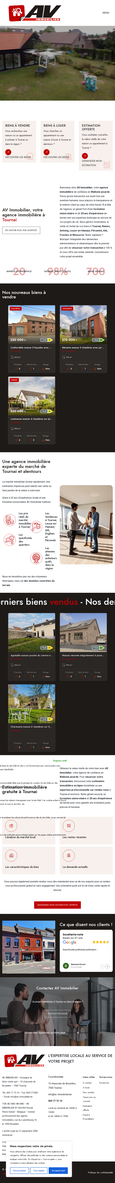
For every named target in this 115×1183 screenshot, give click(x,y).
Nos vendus (88, 1092)
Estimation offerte (87, 1108)
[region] (39, 1159)
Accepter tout (58, 1170)
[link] (19, 146)
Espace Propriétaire (88, 1117)
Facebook (71, 1032)
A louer (86, 1087)
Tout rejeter (38, 1170)
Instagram (85, 1032)
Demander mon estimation (92, 163)
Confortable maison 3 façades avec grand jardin (37, 347)
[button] (107, 966)
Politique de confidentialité (100, 1172)
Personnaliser (19, 1170)
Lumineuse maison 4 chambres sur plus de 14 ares (38, 419)
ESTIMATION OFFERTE (19, 84)
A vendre (87, 1082)
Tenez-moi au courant (89, 1099)
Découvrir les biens (18, 157)
